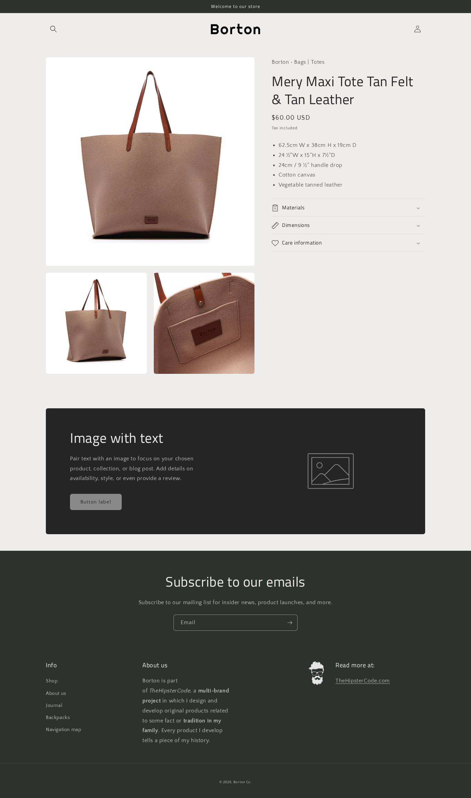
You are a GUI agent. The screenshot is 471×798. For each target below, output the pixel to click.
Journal (54, 705)
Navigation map (63, 729)
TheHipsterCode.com (362, 681)
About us (56, 693)
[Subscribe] (289, 623)
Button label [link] (95, 502)
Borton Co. (242, 782)
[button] (53, 29)
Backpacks (58, 717)
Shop (52, 681)
